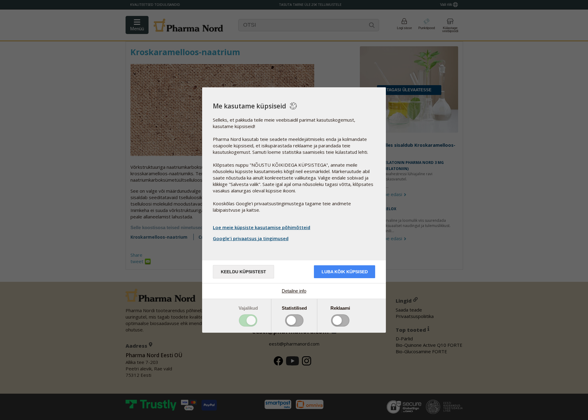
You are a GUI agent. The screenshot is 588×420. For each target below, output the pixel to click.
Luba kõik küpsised (345, 271)
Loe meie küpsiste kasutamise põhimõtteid (261, 227)
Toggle (248, 320)
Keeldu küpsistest (243, 271)
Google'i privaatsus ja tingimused (250, 238)
